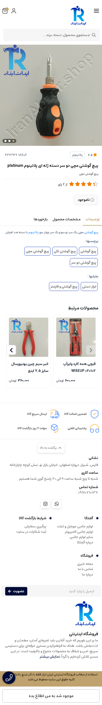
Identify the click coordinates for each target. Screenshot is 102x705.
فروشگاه (86, 555)
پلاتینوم (77, 154)
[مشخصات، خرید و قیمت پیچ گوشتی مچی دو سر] (51, 616)
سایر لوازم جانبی (81, 537)
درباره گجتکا (85, 542)
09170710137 (88, 492)
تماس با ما (85, 569)
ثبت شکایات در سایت (31, 532)
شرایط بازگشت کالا (32, 518)
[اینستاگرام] (45, 503)
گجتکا (88, 518)
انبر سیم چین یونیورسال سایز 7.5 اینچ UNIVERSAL (29, 367)
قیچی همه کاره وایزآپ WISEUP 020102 (79, 367)
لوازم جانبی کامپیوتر (79, 532)
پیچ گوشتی (91, 232)
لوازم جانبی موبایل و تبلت (75, 526)
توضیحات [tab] (92, 219)
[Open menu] (96, 11)
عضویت (18, 591)
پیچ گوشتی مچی (37, 251)
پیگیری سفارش (35, 526)
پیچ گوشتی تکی (65, 251)
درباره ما (87, 574)
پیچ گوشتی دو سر (83, 263)
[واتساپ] (57, 503)
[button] (11, 350)
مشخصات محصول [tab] (66, 219)
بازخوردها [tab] (41, 219)
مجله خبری (85, 564)
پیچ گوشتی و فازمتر (64, 286)
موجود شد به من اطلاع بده (51, 695)
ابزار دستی (89, 286)
